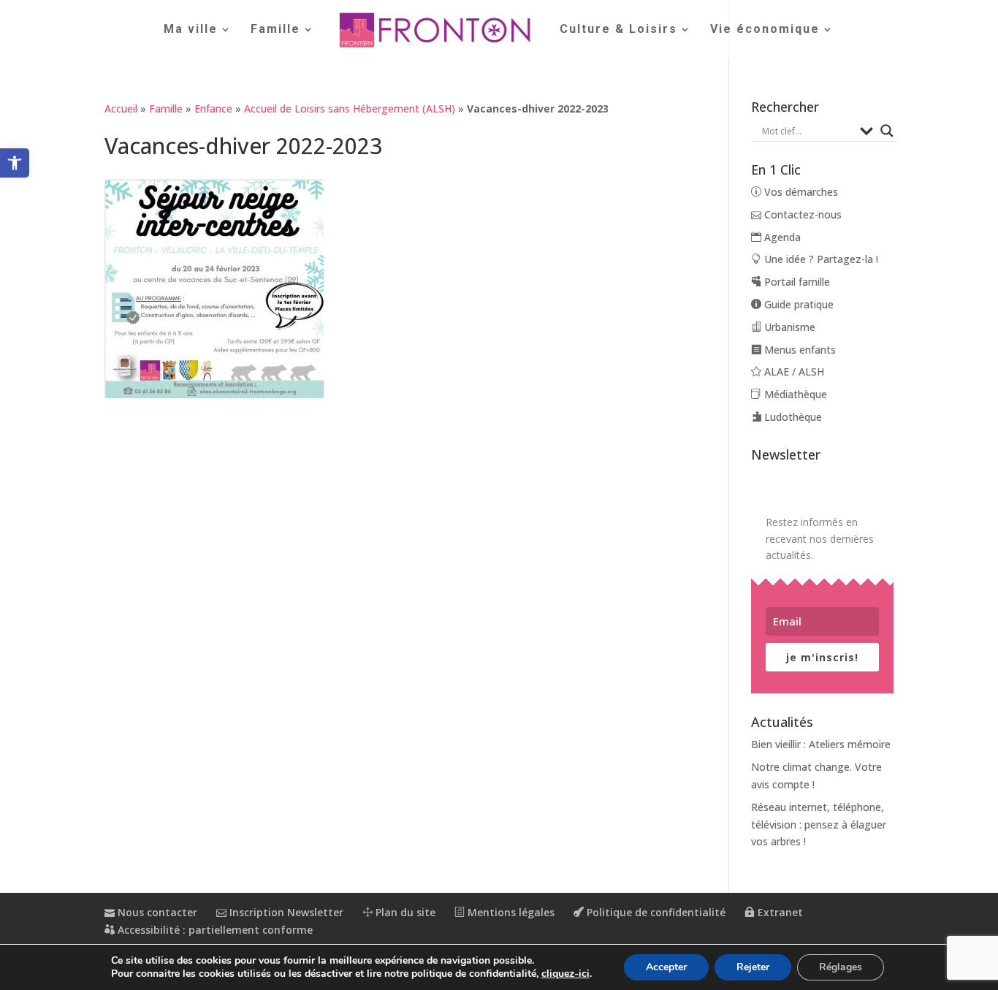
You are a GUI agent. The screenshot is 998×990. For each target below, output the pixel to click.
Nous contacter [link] (156, 912)
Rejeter (752, 967)
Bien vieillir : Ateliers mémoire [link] (821, 744)
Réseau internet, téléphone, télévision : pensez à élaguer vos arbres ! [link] (818, 824)
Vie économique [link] (765, 30)
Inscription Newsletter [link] (284, 912)
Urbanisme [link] (788, 327)
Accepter (666, 967)
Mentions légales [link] (510, 912)
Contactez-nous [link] (801, 214)
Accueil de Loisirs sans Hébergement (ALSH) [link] (349, 108)
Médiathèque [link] (794, 394)
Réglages (840, 967)
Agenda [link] (781, 237)
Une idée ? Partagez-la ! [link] (819, 259)
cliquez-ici (565, 974)
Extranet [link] (779, 912)
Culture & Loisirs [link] (618, 30)
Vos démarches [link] (799, 192)
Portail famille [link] (795, 282)
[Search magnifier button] (887, 131)
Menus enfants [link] (798, 350)
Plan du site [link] (404, 912)
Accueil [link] (120, 108)
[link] (14, 163)
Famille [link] (275, 30)
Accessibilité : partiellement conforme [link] (214, 930)
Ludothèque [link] (791, 417)
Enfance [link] (213, 108)
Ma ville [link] (191, 30)
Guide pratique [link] (797, 304)
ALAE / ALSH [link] (792, 371)
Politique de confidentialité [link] (654, 912)
